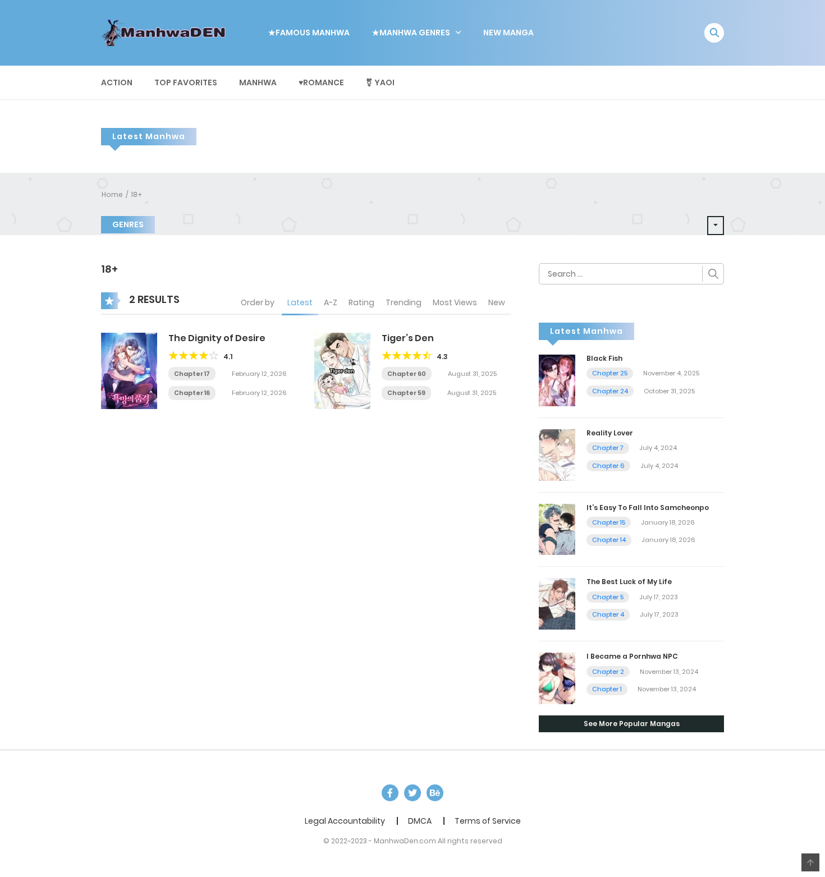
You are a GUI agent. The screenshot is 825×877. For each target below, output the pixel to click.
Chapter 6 (608, 465)
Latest (300, 302)
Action (116, 82)
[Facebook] (390, 792)
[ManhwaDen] (166, 32)
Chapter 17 (192, 373)
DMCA (420, 821)
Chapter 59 (406, 392)
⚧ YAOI (380, 82)
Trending (403, 302)
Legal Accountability (345, 821)
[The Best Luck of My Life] (557, 603)
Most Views (455, 302)
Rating (361, 302)
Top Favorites (185, 82)
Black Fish (604, 358)
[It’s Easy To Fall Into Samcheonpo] (557, 528)
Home (112, 194)
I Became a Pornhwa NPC (632, 656)
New (496, 302)
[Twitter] (412, 792)
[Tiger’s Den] (342, 369)
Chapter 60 (406, 373)
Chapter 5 (608, 597)
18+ (136, 194)
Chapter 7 (608, 447)
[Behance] (435, 792)
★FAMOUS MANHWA (309, 32)
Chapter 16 (192, 392)
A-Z (330, 302)
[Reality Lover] (557, 454)
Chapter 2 (608, 671)
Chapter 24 (610, 391)
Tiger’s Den (408, 338)
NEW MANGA (508, 32)
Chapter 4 (608, 614)
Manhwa (258, 82)
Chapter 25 (609, 373)
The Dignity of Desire (216, 338)
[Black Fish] (557, 379)
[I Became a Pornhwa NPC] (557, 677)
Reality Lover (609, 433)
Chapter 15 (608, 522)
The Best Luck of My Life (629, 581)
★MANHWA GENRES (411, 32)
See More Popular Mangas (632, 723)
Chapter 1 (607, 689)
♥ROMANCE (321, 82)
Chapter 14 (609, 539)
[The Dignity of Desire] (129, 369)
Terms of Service (488, 821)
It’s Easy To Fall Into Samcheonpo (647, 507)
